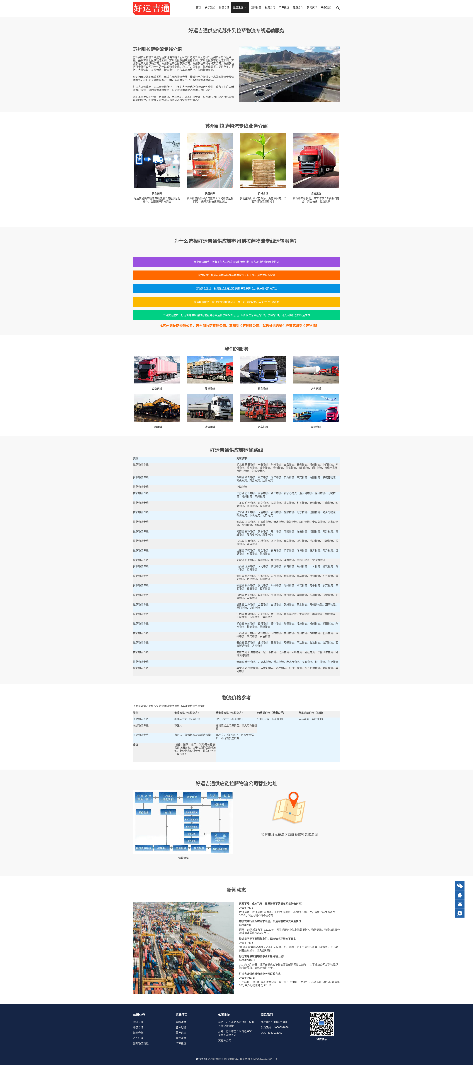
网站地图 (245, 1058)
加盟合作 (298, 7)
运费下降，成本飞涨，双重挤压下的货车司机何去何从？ (271, 903)
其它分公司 (224, 1040)
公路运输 (181, 1022)
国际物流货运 (141, 1043)
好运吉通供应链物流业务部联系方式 (259, 973)
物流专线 (238, 7)
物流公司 (270, 7)
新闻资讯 (312, 7)
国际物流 (256, 7)
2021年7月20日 (247, 960)
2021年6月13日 (247, 978)
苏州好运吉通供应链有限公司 (223, 1058)
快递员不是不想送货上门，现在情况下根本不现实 (267, 938)
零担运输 (181, 1032)
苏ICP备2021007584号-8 (264, 1058)
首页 (198, 7)
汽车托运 (284, 7)
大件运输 (181, 1038)
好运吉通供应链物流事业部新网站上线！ (262, 956)
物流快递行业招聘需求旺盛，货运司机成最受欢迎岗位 (270, 921)
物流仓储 (224, 7)
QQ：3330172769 (271, 1032)
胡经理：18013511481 (274, 1022)
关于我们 (210, 7)
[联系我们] (460, 895)
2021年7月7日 (246, 908)
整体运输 (181, 1027)
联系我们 (326, 7)
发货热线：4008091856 (275, 1027)
